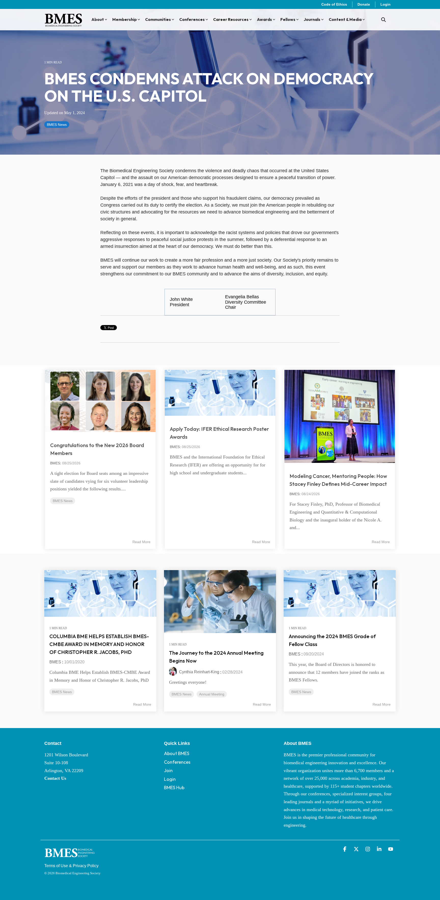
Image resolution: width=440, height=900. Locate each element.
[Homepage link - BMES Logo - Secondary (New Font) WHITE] (69, 858)
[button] (345, 849)
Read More (141, 542)
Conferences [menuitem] (177, 762)
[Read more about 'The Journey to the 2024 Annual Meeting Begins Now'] (220, 601)
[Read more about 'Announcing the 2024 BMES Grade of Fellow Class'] (340, 593)
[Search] (383, 20)
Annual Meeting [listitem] (211, 694)
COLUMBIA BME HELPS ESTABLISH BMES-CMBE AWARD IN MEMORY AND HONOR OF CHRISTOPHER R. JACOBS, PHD (99, 644)
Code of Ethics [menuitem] (334, 4)
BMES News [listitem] (62, 692)
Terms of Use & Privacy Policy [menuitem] (71, 866)
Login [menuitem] (385, 4)
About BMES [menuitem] (176, 753)
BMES (55, 463)
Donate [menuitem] (364, 4)
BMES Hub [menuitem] (174, 787)
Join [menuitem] (168, 770)
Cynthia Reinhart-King (198, 672)
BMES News (57, 125)
